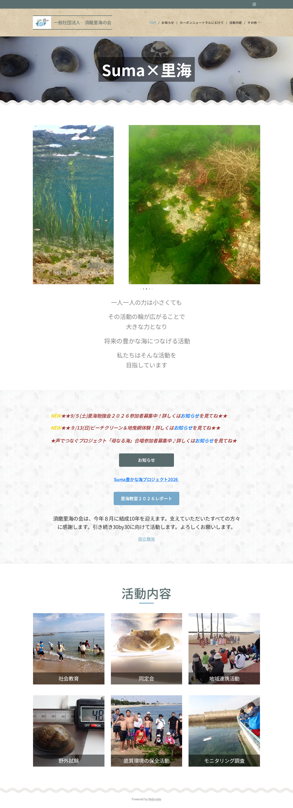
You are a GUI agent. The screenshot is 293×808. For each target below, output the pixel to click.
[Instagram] (254, 4)
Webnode (154, 799)
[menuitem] (154, 22)
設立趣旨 (146, 539)
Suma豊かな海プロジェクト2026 (146, 479)
